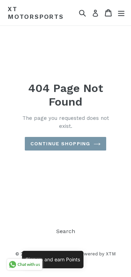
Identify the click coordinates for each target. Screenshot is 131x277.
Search (65, 231)
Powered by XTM (97, 253)
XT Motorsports (36, 12)
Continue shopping (60, 143)
